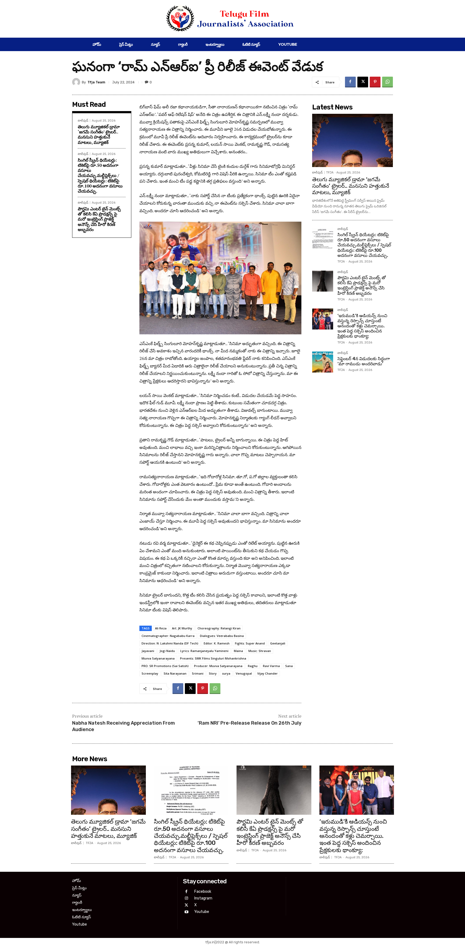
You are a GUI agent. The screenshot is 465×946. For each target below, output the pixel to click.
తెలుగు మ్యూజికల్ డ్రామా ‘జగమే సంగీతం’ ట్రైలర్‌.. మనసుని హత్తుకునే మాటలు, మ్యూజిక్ (99, 134)
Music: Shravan (259, 651)
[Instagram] (186, 898)
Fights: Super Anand (250, 643)
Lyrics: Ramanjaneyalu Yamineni (204, 651)
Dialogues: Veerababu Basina (222, 636)
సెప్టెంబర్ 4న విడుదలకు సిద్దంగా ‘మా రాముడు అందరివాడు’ (363, 361)
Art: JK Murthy (182, 628)
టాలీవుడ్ (83, 120)
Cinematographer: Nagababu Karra (168, 636)
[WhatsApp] (387, 82)
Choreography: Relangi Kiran (219, 628)
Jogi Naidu (167, 651)
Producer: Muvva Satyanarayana (218, 666)
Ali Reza (161, 628)
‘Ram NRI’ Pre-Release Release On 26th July (249, 723)
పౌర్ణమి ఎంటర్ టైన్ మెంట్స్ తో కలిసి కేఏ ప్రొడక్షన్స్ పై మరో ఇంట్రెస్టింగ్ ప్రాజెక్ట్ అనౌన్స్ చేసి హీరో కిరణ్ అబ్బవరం (99, 219)
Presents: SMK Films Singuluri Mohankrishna (213, 658)
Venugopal (244, 673)
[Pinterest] (375, 82)
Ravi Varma (271, 666)
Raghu (253, 666)
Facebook (202, 891)
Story (213, 673)
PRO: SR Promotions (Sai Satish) (165, 666)
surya (226, 673)
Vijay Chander (267, 673)
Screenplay (150, 673)
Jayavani (148, 651)
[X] (362, 82)
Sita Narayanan (175, 673)
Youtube (201, 911)
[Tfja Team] (77, 82)
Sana (289, 666)
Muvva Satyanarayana (158, 658)
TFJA (329, 172)
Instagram (203, 898)
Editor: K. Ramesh (217, 643)
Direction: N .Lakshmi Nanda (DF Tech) (170, 643)
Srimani (197, 673)
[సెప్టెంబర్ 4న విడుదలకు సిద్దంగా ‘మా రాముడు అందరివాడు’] (322, 362)
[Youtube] (186, 912)
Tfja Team (96, 82)
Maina (238, 651)
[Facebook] (350, 82)
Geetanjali (277, 643)
